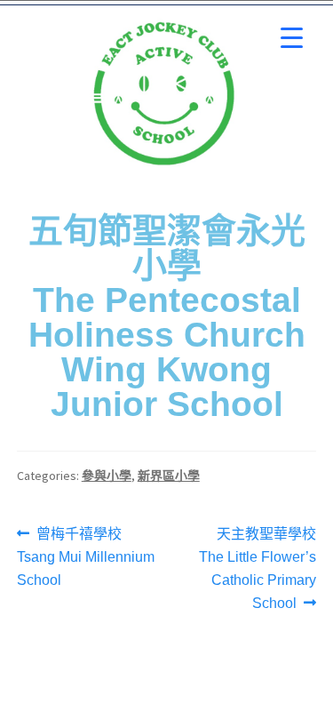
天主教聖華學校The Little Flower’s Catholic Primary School (257, 567)
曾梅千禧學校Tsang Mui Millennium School (86, 555)
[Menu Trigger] (291, 37)
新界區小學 (169, 475)
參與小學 (106, 475)
